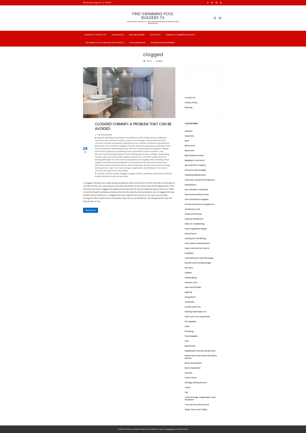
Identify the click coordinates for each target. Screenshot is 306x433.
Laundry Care (100, 157)
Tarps (111, 168)
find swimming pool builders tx (153, 15)
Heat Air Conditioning (138, 148)
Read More (90, 210)
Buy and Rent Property (115, 140)
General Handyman (120, 148)
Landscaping (163, 154)
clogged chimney (135, 173)
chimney (101, 173)
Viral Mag (170, 429)
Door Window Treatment (146, 143)
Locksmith (146, 157)
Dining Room (129, 143)
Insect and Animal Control (138, 151)
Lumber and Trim (159, 157)
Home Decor (117, 35)
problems (148, 173)
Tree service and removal (197, 404)
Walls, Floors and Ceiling (117, 171)
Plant (152, 159)
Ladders (153, 154)
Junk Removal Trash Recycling (199, 258)
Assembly (109, 137)
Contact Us (190, 97)
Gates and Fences (103, 148)
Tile (115, 168)
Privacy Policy (191, 102)
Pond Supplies (191, 336)
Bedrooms (134, 137)
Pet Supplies (144, 159)
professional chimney (162, 173)
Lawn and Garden (136, 35)
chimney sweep (112, 173)
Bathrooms (124, 137)
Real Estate (155, 35)
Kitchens (145, 154)
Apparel (100, 137)
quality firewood (102, 176)
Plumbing (159, 159)
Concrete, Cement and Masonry (109, 143)
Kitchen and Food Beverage (129, 154)
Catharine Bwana (104, 135)
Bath (116, 137)
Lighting (126, 157)
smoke (113, 176)
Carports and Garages (135, 140)
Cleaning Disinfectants (156, 140)
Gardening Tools (163, 146)
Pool (105, 162)
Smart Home (156, 165)
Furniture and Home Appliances (141, 146)
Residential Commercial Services (180, 35)
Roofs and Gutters (119, 165)
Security (147, 165)
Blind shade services (148, 137)
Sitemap (189, 107)
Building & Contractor (95, 35)
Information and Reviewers (163, 42)
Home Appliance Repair (158, 148)
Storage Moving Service (196, 382)
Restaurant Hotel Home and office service (104, 42)
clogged (123, 173)
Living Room (136, 157)
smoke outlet (122, 176)
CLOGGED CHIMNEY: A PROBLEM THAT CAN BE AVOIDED (133, 126)
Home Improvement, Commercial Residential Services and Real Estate (153, 22)
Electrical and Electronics (197, 194)
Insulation (154, 151)
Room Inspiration (137, 42)
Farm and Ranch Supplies (116, 146)
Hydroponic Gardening (116, 151)
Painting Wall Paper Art (104, 159)
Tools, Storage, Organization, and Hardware (137, 168)
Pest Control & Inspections (126, 159)
